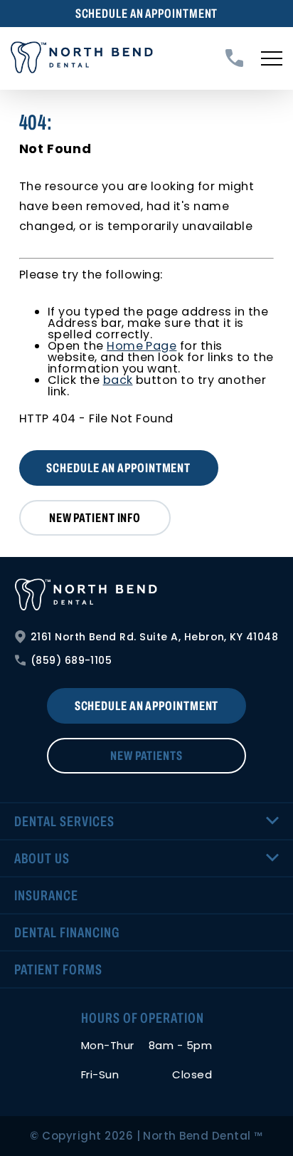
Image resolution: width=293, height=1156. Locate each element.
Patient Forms (58, 969)
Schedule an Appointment (146, 13)
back (118, 380)
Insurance (46, 895)
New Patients (146, 756)
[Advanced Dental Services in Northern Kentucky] (147, 595)
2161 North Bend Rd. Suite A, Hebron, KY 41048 (155, 636)
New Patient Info (95, 518)
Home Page (141, 346)
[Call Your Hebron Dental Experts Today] (234, 58)
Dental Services (64, 821)
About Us (42, 858)
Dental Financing (66, 932)
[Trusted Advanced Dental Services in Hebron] (82, 58)
